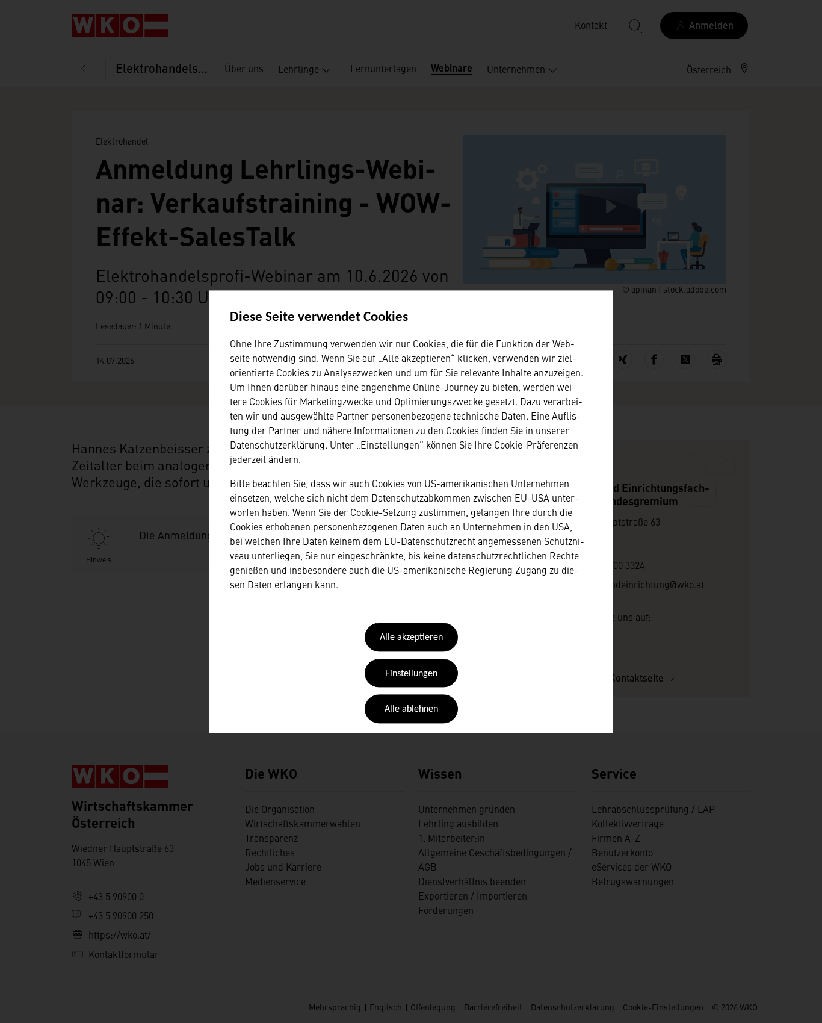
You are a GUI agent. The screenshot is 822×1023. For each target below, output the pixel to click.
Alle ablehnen (411, 710)
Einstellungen (411, 674)
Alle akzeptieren (411, 638)
